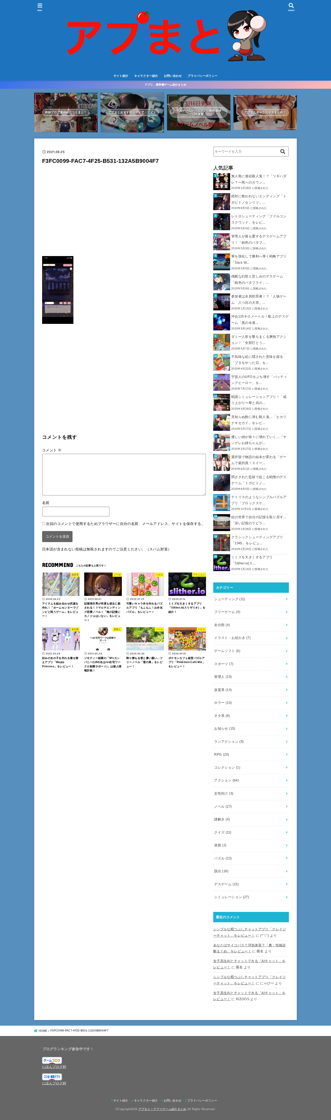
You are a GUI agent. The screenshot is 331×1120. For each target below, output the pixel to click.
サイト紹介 (121, 75)
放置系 (223, 690)
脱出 (221, 871)
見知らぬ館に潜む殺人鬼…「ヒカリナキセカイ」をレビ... (259, 420)
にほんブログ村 (54, 1067)
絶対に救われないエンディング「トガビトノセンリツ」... (259, 199)
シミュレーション (231, 897)
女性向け (223, 793)
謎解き (222, 819)
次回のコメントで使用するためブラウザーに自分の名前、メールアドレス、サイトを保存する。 (125, 524)
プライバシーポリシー (203, 75)
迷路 (220, 845)
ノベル (223, 806)
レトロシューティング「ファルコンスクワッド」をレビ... (259, 219)
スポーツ (223, 664)
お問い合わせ (173, 75)
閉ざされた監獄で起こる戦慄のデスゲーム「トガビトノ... (259, 480)
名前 (46, 503)
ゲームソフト (227, 651)
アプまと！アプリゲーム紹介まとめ (162, 1109)
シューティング (229, 599)
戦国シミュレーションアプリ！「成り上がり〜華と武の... (259, 400)
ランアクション (229, 741)
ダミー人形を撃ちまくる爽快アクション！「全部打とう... (259, 340)
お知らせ (224, 728)
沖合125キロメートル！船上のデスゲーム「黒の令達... (260, 320)
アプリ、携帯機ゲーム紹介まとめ (165, 84)
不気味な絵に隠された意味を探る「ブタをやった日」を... (257, 360)
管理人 (223, 677)
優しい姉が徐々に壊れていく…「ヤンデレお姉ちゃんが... (259, 440)
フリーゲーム (227, 612)
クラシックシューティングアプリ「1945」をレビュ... (257, 540)
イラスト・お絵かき (232, 638)
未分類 (222, 625)
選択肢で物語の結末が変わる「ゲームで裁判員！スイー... (259, 460)
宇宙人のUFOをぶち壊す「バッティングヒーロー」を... (259, 380)
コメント (51, 450)
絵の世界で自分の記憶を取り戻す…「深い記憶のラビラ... (259, 520)
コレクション (227, 767)
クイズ (222, 832)
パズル (223, 858)
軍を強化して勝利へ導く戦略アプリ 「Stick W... (259, 259)
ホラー (223, 702)
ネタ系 (222, 716)
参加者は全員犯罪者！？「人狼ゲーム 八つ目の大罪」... (259, 299)
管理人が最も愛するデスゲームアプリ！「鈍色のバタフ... (259, 239)
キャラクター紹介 (146, 75)
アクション (226, 780)
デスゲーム (226, 884)
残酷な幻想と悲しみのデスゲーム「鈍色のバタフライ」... (257, 279)
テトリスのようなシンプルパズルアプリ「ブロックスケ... (259, 500)
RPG (221, 754)
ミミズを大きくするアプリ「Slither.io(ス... (252, 560)
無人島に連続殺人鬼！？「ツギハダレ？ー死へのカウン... (259, 179)
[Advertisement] (124, 211)
